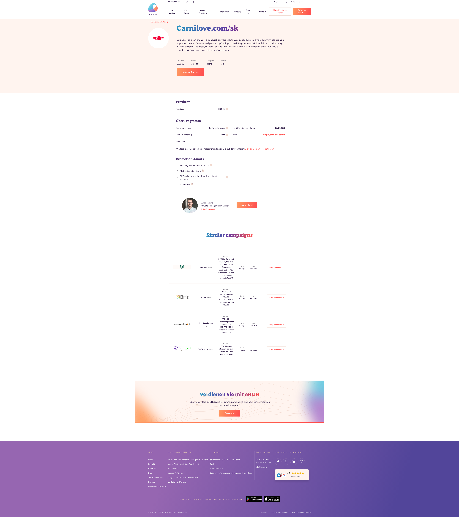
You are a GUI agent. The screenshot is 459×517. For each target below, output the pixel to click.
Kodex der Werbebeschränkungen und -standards (231, 473)
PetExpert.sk (203, 349)
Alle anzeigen (296, 476)
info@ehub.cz (261, 467)
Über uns (248, 12)
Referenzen (224, 12)
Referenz (152, 468)
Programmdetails (276, 267)
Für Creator (187, 12)
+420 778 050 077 (173, 2)
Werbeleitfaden (216, 468)
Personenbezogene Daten (301, 512)
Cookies (264, 512)
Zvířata (210, 268)
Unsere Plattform (203, 12)
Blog (285, 2)
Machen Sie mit (190, 72)
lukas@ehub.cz (208, 209)
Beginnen (277, 2)
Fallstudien (173, 468)
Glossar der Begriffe (157, 486)
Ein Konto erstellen (302, 11)
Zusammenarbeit (155, 477)
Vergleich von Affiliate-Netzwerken (183, 477)
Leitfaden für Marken (177, 482)
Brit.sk (203, 297)
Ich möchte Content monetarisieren (225, 459)
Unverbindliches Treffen (280, 11)
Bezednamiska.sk (206, 323)
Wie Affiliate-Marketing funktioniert (183, 464)
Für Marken (172, 12)
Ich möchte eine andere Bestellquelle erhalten (188, 459)
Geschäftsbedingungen (279, 512)
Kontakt (262, 12)
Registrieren (268, 148)
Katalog (237, 12)
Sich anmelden (298, 2)
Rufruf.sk (203, 267)
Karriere (151, 482)
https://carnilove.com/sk (274, 134)
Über (150, 459)
